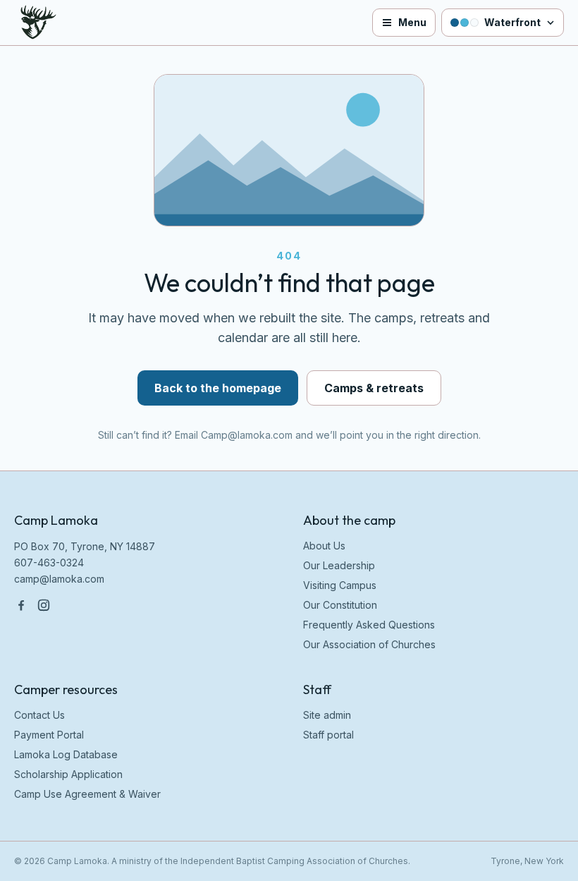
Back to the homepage (217, 388)
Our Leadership (339, 565)
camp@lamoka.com (59, 579)
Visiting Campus (339, 585)
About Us (324, 546)
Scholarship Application (68, 774)
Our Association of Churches (369, 644)
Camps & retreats (374, 388)
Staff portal (328, 735)
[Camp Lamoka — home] (34, 22)
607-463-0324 (49, 563)
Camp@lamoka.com (247, 435)
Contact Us (39, 715)
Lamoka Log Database (66, 754)
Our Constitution (340, 605)
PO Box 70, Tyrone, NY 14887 (84, 546)
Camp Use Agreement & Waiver (87, 794)
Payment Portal (49, 735)
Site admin (327, 715)
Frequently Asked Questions (369, 625)
